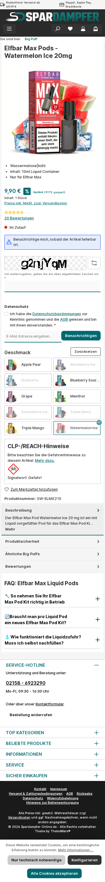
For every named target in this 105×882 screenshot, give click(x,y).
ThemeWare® (60, 831)
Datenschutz (33, 798)
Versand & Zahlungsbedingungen (35, 794)
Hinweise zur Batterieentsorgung (52, 803)
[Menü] (9, 29)
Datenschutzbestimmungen (56, 314)
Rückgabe (84, 794)
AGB (64, 319)
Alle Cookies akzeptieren (54, 873)
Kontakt (40, 789)
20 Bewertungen (19, 218)
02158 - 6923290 (26, 683)
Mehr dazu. (45, 460)
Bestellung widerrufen (31, 715)
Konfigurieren (84, 860)
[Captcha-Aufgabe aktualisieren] (94, 263)
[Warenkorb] (95, 29)
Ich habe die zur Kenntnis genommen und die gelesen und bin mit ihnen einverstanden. (53, 319)
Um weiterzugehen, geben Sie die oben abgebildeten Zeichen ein (51, 276)
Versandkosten (19, 817)
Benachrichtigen (81, 335)
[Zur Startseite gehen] (52, 16)
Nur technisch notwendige (36, 860)
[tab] (52, 519)
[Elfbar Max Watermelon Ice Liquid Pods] (52, 111)
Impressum (58, 789)
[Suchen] (57, 29)
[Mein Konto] (83, 29)
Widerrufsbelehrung (62, 798)
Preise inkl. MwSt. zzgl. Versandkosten (35, 203)
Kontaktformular (50, 704)
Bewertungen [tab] (18, 566)
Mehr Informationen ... (75, 850)
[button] (52, 599)
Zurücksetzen (85, 351)
